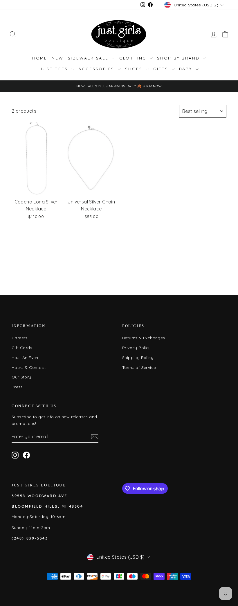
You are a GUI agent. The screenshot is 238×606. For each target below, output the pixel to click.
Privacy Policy (136, 347)
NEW (57, 58)
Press (17, 386)
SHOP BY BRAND (179, 58)
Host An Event (26, 357)
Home (39, 58)
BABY (186, 68)
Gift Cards (22, 347)
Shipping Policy (137, 357)
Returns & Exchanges (143, 337)
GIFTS (161, 68)
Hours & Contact (29, 367)
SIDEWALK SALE (89, 58)
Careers (20, 337)
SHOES (135, 68)
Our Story (21, 377)
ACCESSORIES (97, 68)
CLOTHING (133, 58)
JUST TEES (54, 68)
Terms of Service (139, 367)
